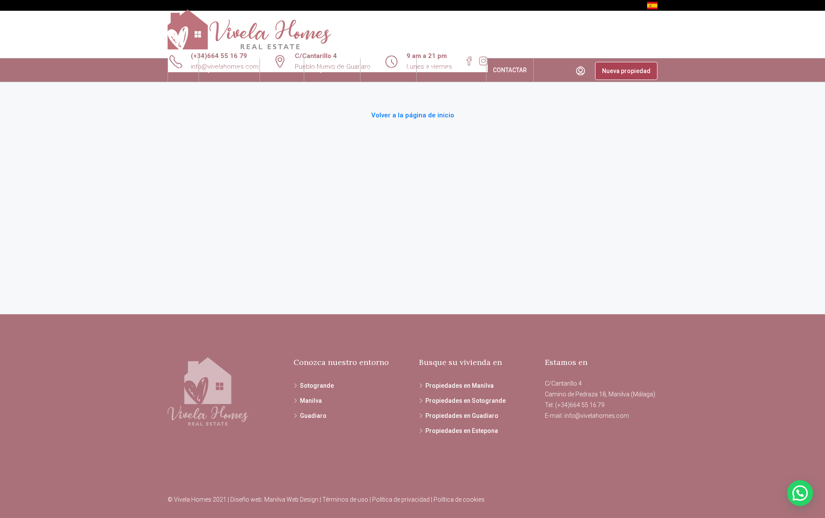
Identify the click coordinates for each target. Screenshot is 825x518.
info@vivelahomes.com (596, 415)
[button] (800, 493)
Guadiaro (313, 415)
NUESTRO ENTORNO (451, 70)
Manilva (311, 400)
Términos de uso (345, 499)
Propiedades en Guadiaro (461, 415)
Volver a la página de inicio (412, 115)
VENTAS (277, 70)
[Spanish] (652, 5)
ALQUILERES (328, 70)
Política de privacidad (401, 499)
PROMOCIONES (388, 70)
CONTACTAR (510, 70)
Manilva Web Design (291, 499)
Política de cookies (459, 499)
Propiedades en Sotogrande (465, 400)
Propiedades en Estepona (461, 430)
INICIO (183, 70)
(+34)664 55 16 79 (219, 56)
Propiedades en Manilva (459, 385)
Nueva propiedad (626, 70)
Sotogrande (317, 385)
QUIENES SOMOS (229, 70)
